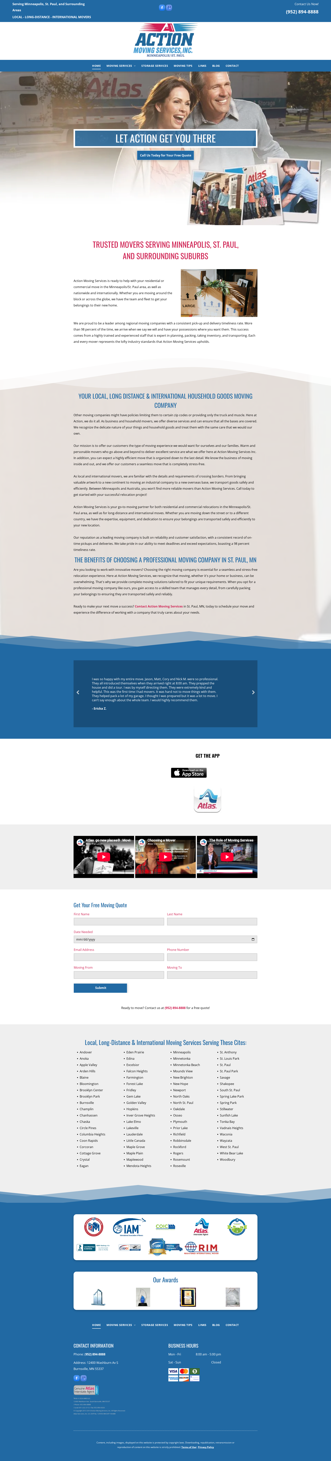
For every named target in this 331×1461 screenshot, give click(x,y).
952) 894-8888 (95, 1354)
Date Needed (83, 932)
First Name (81, 914)
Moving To (174, 967)
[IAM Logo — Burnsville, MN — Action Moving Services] (129, 1226)
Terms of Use (188, 1447)
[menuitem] (96, 65)
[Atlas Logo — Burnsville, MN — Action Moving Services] (201, 1226)
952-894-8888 (85, 1404)
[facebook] (162, 8)
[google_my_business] (169, 8)
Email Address (84, 950)
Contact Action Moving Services (159, 606)
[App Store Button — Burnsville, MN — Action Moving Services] (189, 773)
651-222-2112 (84, 1407)
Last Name (174, 914)
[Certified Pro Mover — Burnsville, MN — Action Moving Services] (94, 1226)
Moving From (83, 967)
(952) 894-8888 (302, 11)
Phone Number (178, 950)
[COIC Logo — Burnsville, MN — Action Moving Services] (165, 1226)
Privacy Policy (206, 1447)
